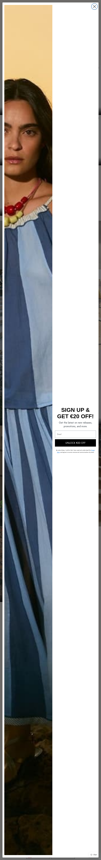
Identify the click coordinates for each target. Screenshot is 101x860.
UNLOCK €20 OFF (75, 443)
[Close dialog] (94, 6)
